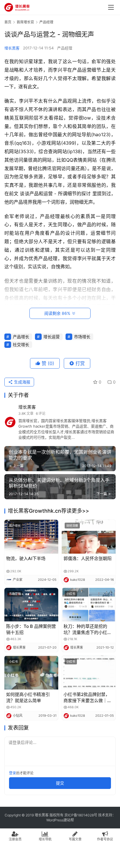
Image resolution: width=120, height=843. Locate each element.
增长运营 (51, 336)
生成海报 (21, 381)
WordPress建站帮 (60, 820)
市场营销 (15, 593)
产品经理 (64, 48)
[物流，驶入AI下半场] (31, 537)
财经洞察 (72, 525)
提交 (60, 782)
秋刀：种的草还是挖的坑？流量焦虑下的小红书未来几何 (87, 629)
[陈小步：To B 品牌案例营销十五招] (31, 605)
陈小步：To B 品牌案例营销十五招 (31, 629)
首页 (7, 22)
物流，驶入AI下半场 (25, 558)
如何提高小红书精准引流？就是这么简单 (28, 697)
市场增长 (82, 336)
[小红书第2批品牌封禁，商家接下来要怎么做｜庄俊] (89, 673)
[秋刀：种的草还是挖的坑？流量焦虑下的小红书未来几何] (89, 605)
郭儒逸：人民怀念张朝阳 (87, 558)
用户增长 (15, 525)
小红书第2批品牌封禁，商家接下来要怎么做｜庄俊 (87, 698)
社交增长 (21, 344)
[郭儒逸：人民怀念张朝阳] (89, 537)
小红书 (70, 593)
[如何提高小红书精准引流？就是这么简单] (31, 673)
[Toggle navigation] (111, 7)
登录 (12, 773)
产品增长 (21, 336)
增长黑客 (12, 48)
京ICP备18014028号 (80, 815)
